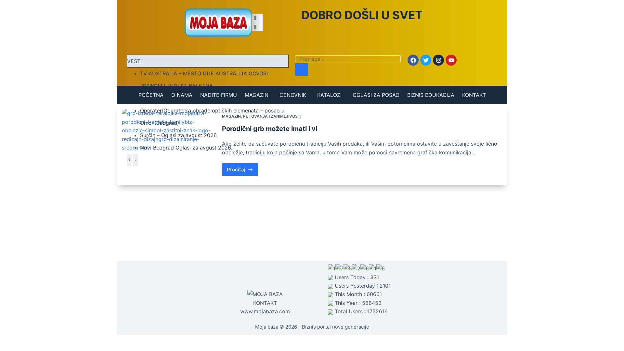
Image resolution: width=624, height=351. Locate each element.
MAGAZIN (256, 95)
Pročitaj (242, 168)
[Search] (301, 69)
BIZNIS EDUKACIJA (430, 95)
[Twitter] (425, 60)
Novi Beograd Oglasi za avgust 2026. (186, 147)
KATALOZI (329, 95)
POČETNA (150, 95)
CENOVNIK (293, 95)
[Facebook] (413, 60)
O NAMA (181, 95)
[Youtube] (451, 60)
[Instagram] (438, 60)
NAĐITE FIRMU (218, 95)
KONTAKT (474, 95)
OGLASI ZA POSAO (376, 95)
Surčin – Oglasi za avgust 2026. (179, 135)
